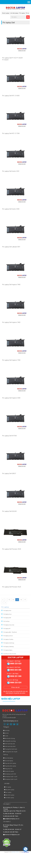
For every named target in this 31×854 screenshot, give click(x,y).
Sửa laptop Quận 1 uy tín (11, 776)
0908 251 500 (15, 676)
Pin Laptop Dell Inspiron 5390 (11, 398)
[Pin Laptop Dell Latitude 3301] (15, 230)
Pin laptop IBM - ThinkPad (10, 632)
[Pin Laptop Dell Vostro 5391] (15, 155)
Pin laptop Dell (7, 617)
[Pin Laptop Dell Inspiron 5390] (15, 381)
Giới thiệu (7, 730)
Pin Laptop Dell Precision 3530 (11, 549)
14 (13, 599)
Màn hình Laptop (10, 795)
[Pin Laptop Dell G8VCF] (15, 457)
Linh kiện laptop (14, 13)
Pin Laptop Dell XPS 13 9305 (11, 96)
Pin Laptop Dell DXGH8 (9, 511)
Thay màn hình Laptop (10, 763)
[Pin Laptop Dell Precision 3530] (15, 533)
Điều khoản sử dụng (10, 738)
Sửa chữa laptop (9, 758)
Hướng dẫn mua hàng (10, 741)
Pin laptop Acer (7, 610)
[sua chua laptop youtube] (14, 724)
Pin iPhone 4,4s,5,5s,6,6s (9, 653)
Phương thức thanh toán (11, 749)
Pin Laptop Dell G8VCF (9, 473)
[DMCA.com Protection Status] (6, 843)
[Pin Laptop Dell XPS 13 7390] (15, 117)
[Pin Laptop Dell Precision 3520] (15, 570)
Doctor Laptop (5, 13)
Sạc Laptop (8, 792)
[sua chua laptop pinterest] (17, 724)
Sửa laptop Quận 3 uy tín (11, 779)
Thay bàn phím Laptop (10, 766)
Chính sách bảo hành (10, 746)
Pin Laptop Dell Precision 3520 (11, 587)
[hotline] (8, 664)
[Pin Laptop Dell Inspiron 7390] (15, 344)
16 (21, 599)
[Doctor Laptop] (15, 711)
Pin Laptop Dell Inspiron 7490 (11, 284)
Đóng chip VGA (8, 768)
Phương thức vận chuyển (11, 751)
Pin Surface (6, 621)
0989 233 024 (15, 663)
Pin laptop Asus (7, 614)
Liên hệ (6, 733)
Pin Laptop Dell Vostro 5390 (10, 209)
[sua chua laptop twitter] (7, 724)
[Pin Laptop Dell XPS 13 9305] (15, 79)
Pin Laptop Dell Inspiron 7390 (11, 360)
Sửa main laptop (9, 760)
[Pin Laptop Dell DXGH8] (15, 495)
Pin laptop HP (6, 628)
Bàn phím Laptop (10, 789)
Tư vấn (6, 736)
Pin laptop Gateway (8, 646)
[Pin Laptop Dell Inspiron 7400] (15, 306)
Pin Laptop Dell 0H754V (9, 436)
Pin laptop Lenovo (8, 635)
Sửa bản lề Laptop (9, 771)
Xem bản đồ (15, 687)
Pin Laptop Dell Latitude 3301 (11, 247)
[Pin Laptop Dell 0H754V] (15, 419)
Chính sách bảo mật (10, 743)
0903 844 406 (15, 669)
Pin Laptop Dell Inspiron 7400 (11, 322)
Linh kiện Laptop (10, 797)
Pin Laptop (22, 13)
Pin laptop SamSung (8, 643)
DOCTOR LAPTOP (15, 852)
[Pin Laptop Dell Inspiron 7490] (15, 268)
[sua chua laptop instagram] (11, 724)
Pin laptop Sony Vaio (8, 625)
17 (25, 599)
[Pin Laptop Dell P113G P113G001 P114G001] (15, 41)
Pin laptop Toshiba (8, 639)
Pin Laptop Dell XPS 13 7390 (11, 133)
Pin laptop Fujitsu (7, 650)
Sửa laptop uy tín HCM (10, 774)
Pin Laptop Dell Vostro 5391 (10, 171)
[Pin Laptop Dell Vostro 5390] (15, 193)
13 (9, 599)
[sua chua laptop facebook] (4, 724)
